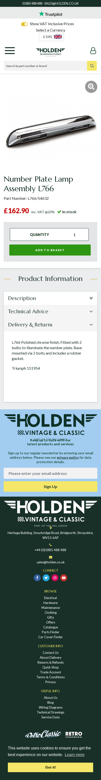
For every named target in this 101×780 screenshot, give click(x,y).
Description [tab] (22, 298)
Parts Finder (50, 632)
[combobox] (51, 36)
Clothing (51, 612)
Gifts (50, 617)
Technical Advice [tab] (28, 311)
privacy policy (68, 457)
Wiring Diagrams (51, 707)
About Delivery (51, 657)
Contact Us (51, 653)
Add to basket (50, 250)
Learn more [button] (75, 755)
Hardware (50, 603)
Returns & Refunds (51, 662)
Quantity (39, 234)
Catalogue (50, 627)
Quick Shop (50, 667)
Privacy (50, 682)
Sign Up (50, 486)
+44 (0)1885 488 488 (50, 550)
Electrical (50, 598)
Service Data (50, 717)
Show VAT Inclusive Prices (52, 23)
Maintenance (50, 608)
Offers (50, 622)
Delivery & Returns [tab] (30, 325)
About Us (50, 698)
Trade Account (50, 672)
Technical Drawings (50, 712)
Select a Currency (50, 30)
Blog (50, 702)
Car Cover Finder (50, 637)
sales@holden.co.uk (51, 562)
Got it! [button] (50, 767)
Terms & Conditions (50, 677)
